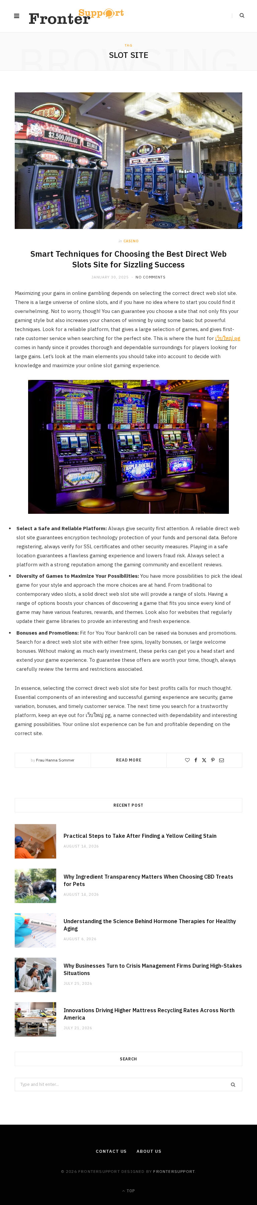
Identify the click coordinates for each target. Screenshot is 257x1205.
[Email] (221, 760)
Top (130, 1190)
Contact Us (111, 1151)
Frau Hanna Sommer (55, 759)
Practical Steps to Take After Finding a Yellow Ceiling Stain (140, 835)
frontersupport (174, 1171)
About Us (149, 1151)
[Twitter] (204, 760)
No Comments (150, 277)
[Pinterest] (213, 760)
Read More (129, 759)
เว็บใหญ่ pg (227, 338)
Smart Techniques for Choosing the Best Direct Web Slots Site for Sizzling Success (128, 259)
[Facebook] (195, 760)
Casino (131, 241)
